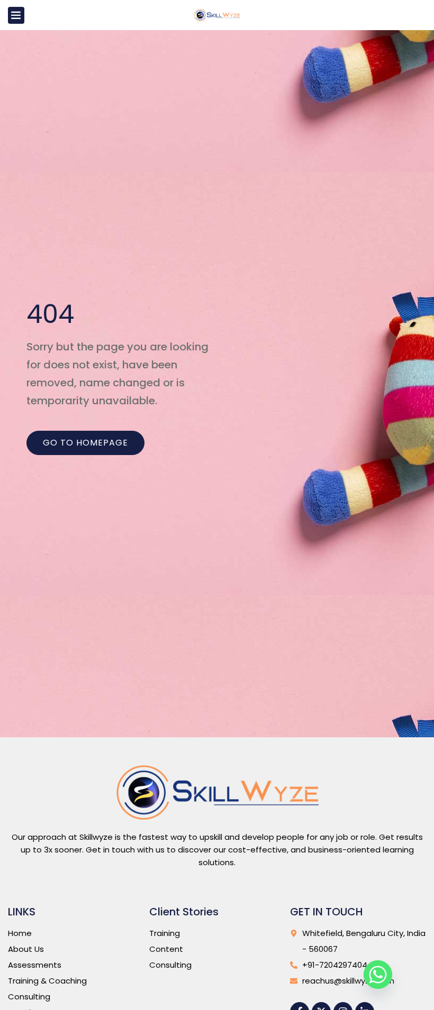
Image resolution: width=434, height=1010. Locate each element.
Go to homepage (85, 443)
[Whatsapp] (378, 974)
